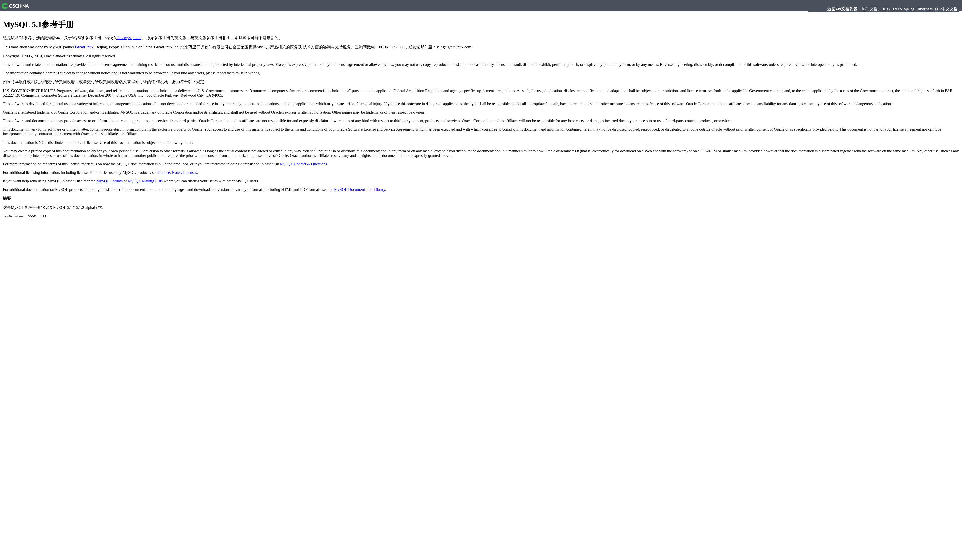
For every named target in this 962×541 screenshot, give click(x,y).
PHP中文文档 (946, 9)
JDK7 (886, 9)
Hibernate (925, 9)
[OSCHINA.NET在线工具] (14, 8)
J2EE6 (897, 9)
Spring (909, 9)
